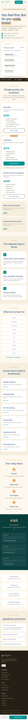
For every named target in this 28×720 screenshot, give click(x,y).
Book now (18, 2)
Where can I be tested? (9, 639)
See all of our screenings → (14, 357)
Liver (14, 337)
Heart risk (14, 349)
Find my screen (18, 717)
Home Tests (4, 685)
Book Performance (14, 196)
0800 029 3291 (4, 696)
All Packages (4, 672)
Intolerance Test (5, 687)
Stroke (14, 353)
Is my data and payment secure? (12, 644)
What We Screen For (6, 674)
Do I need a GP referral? (9, 625)
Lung (14, 341)
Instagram (3, 702)
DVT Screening (4, 679)
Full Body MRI (4, 677)
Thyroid (14, 329)
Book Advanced (14, 163)
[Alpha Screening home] (5, 2)
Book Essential (14, 130)
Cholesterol (14, 321)
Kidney (14, 333)
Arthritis (14, 345)
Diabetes (14, 317)
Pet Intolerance (4, 690)
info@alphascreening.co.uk (7, 698)
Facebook (3, 700)
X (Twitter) (3, 705)
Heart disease (14, 325)
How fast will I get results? (10, 634)
